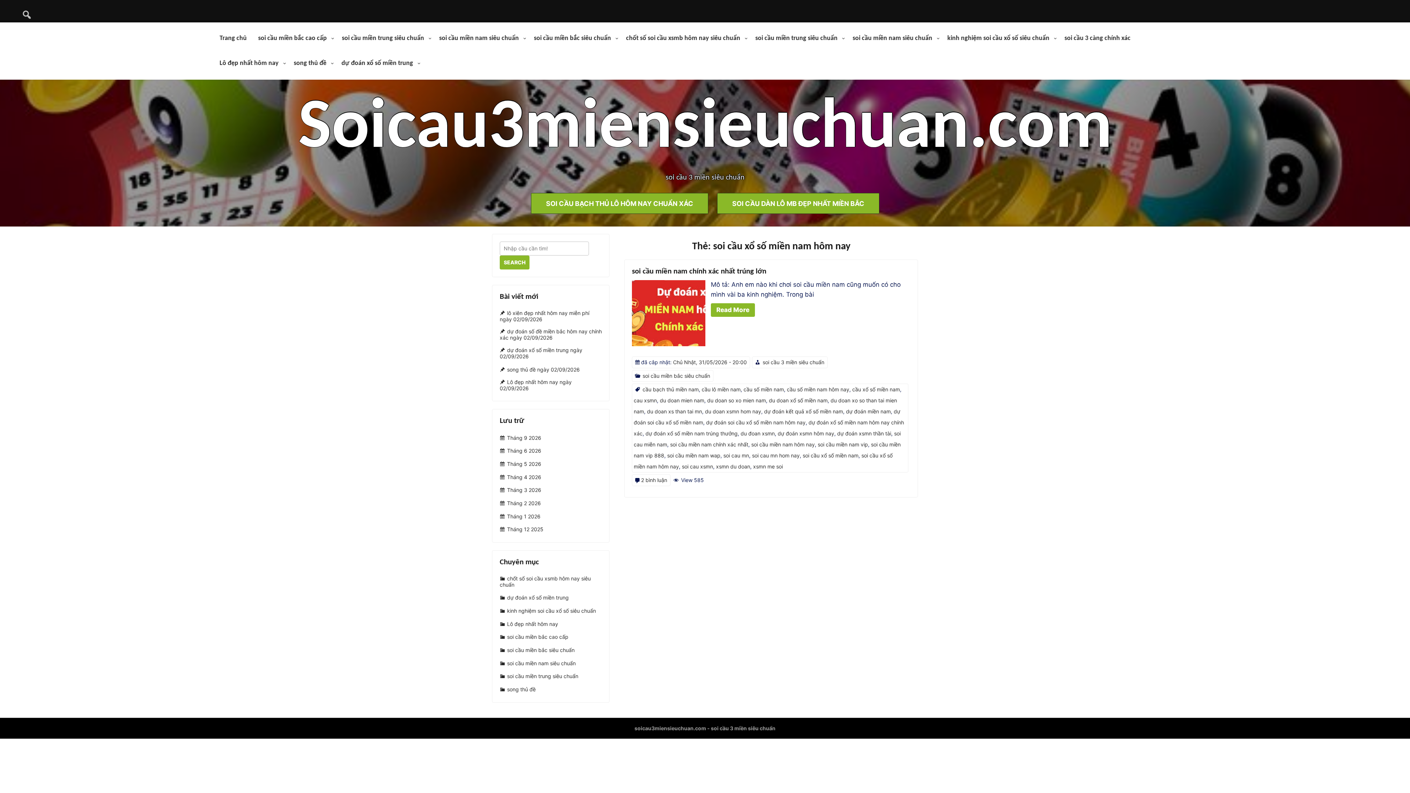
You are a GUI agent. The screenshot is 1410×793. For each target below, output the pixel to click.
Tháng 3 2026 (524, 490)
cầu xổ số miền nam (876, 389)
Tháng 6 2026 (524, 451)
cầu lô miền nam (721, 389)
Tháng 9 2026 (524, 438)
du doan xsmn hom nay (733, 411)
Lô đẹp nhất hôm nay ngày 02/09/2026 (536, 385)
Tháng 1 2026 (523, 516)
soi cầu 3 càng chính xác (1097, 38)
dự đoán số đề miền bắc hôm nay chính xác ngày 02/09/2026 (551, 335)
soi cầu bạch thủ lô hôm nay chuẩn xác (619, 203)
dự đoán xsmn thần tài (864, 433)
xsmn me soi (768, 466)
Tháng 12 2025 (525, 529)
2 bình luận (654, 480)
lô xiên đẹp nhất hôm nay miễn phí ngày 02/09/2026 (544, 316)
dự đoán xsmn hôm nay (806, 433)
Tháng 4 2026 (524, 477)
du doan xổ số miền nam (798, 400)
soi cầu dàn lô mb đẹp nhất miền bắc (798, 203)
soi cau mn (736, 455)
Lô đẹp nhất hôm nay (249, 63)
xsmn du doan (733, 466)
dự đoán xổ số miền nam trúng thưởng (692, 433)
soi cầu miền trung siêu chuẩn (383, 38)
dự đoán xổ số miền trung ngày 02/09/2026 (541, 353)
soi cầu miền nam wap (693, 455)
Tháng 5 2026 (524, 464)
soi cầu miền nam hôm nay (783, 444)
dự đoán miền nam (868, 411)
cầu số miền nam (764, 389)
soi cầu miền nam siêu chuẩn (479, 38)
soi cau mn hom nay (776, 455)
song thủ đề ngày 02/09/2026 (543, 369)
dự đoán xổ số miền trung (377, 63)
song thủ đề (310, 63)
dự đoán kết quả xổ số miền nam (803, 411)
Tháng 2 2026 (524, 503)
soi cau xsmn (697, 466)
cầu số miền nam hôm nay (818, 389)
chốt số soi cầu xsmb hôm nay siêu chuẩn (683, 38)
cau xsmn (645, 400)
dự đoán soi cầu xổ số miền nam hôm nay (756, 422)
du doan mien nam (682, 400)
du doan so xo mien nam (736, 400)
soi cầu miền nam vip (843, 444)
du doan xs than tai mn (674, 411)
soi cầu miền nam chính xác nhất (709, 444)
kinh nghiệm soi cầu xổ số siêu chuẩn (998, 38)
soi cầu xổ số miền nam (830, 455)
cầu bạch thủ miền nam (671, 389)
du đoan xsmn (758, 433)
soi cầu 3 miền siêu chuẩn (793, 362)
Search (514, 262)
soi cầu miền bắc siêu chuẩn (572, 38)
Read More (732, 310)
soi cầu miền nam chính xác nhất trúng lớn (699, 271)
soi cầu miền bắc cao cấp (292, 38)
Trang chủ (233, 38)
